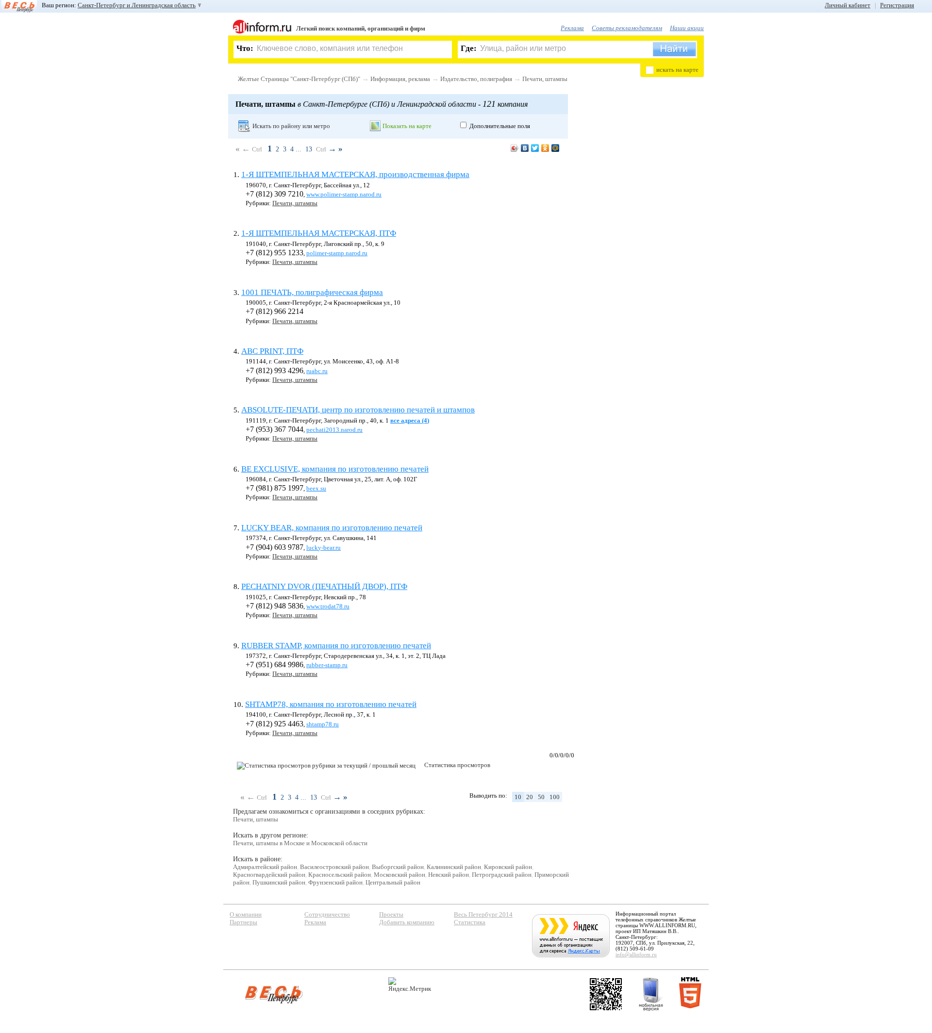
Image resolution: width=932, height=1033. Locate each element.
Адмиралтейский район (265, 866)
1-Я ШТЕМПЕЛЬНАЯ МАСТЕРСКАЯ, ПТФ (318, 233)
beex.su (316, 488)
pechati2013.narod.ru (334, 429)
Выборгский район (398, 866)
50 (541, 797)
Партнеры (243, 922)
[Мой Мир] (555, 148)
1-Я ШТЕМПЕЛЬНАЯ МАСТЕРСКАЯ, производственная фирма (355, 174)
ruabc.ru (317, 371)
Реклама (572, 28)
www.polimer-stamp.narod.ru (344, 194)
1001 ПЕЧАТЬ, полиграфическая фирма (312, 292)
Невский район (448, 874)
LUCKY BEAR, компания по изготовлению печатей (331, 527)
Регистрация (897, 5)
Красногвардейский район (269, 874)
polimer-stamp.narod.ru (336, 253)
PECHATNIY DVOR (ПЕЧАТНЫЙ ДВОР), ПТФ (324, 586)
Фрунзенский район (335, 882)
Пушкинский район (278, 882)
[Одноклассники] (545, 148)
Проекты (391, 914)
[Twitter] (535, 148)
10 (518, 797)
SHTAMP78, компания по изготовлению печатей (330, 704)
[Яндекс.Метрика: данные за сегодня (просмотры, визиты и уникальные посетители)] (409, 984)
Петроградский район (502, 874)
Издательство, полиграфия (476, 78)
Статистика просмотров (457, 765)
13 (308, 149)
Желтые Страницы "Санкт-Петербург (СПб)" (299, 78)
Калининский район (454, 866)
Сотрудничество (327, 914)
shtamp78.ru (322, 724)
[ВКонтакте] (525, 148)
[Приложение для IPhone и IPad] (606, 994)
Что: (244, 48)
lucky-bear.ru (323, 547)
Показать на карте (407, 126)
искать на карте (677, 69)
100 (554, 797)
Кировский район (508, 866)
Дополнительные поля (499, 126)
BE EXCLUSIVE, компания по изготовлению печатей (335, 469)
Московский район (399, 874)
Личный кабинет (847, 5)
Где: (469, 48)
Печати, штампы (544, 78)
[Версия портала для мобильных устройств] (651, 994)
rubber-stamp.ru (327, 665)
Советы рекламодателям (627, 28)
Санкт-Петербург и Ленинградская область (137, 5)
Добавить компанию (406, 922)
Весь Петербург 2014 (483, 914)
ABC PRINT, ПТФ (272, 351)
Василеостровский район (334, 866)
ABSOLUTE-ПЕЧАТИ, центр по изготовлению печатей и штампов (358, 409)
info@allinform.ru (636, 954)
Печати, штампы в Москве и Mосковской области (300, 843)
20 (529, 797)
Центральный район (393, 882)
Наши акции (687, 28)
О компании (246, 914)
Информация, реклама (400, 78)
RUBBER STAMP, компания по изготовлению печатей (336, 645)
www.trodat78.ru (328, 606)
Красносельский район (339, 874)
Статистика (469, 922)
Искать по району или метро (291, 126)
